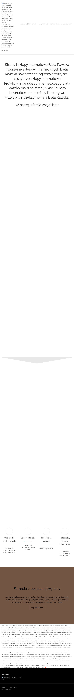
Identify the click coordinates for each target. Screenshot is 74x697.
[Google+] (60, 688)
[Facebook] (56, 688)
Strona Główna (25, 24)
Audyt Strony (43, 24)
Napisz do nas (37, 608)
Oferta (34, 24)
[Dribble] (53, 688)
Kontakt (69, 24)
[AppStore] (49, 688)
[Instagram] (63, 688)
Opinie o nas (53, 24)
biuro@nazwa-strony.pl (62, 466)
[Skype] (67, 688)
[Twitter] (70, 688)
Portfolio (62, 24)
